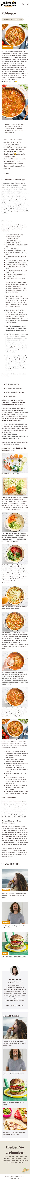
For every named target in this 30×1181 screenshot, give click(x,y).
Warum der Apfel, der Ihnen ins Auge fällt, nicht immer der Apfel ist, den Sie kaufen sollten (14, 895)
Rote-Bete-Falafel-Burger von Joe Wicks (14, 956)
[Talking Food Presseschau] (8, 4)
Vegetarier (7, 47)
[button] (23, 4)
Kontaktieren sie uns (15, 1006)
